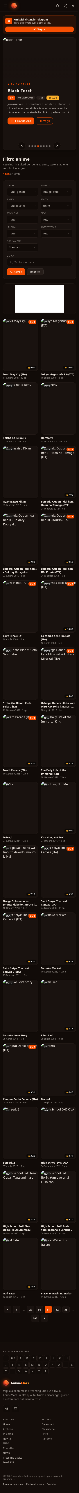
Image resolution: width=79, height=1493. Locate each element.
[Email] (15, 1408)
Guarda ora (23, 126)
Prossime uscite (12, 1457)
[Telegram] (6, 1408)
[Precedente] (22, 145)
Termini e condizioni (13, 1484)
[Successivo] (57, 145)
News (6, 1453)
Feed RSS (8, 1462)
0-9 (13, 1358)
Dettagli (44, 126)
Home (6, 1424)
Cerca (18, 272)
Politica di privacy (35, 1484)
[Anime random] (65, 6)
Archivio (8, 1429)
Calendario (48, 1424)
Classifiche (48, 1429)
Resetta (35, 272)
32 (57, 1309)
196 (35, 1318)
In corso (8, 1434)
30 (39, 1309)
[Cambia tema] (73, 6)
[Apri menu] (6, 6)
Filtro (45, 1434)
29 (30, 1309)
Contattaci (9, 1448)
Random (47, 1438)
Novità (7, 1438)
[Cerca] (57, 6)
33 (65, 1309)
